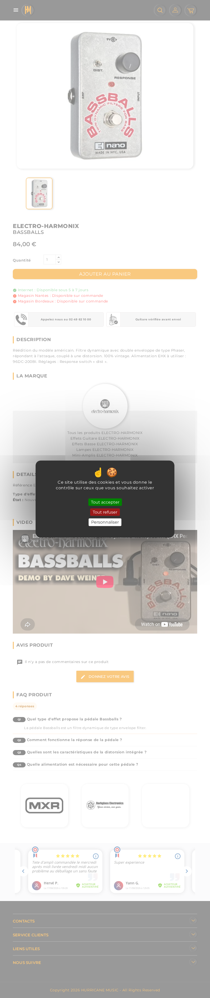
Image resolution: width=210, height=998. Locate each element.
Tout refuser (105, 512)
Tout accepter (105, 502)
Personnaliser (105, 522)
